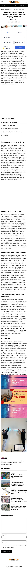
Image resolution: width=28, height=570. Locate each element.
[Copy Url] (9, 22)
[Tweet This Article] (14, 22)
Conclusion (5, 135)
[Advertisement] (14, 100)
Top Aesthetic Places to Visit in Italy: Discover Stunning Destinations (18, 508)
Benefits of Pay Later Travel (9, 125)
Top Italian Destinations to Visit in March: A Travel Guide (18, 476)
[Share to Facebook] (12, 22)
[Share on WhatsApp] (16, 22)
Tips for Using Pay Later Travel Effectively (12, 131)
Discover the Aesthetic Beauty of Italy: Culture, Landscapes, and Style (17, 484)
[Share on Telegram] (19, 22)
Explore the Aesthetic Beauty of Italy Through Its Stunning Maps (19, 492)
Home (2, 9)
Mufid (11, 19)
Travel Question (7, 9)
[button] (26, 2)
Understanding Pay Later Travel (10, 122)
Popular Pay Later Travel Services (10, 128)
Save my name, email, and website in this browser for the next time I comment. (14, 546)
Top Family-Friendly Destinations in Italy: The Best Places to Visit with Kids (19, 500)
